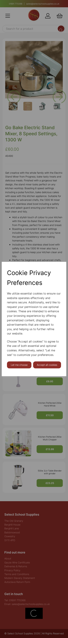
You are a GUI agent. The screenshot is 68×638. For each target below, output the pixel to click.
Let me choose (19, 364)
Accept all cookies (47, 364)
